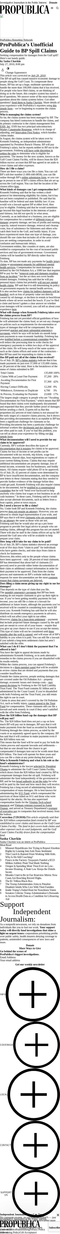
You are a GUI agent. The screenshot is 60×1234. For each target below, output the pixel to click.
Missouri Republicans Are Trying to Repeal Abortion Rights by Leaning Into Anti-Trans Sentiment (32, 849)
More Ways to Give (30, 948)
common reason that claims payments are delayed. (29, 579)
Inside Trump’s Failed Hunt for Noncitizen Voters (30, 890)
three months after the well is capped (27, 633)
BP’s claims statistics (26, 360)
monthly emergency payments (20, 592)
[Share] (2, 70)
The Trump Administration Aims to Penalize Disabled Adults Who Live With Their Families (29, 885)
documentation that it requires (15, 448)
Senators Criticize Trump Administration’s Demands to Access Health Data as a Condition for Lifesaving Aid (32, 896)
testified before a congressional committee (27, 339)
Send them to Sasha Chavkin (27, 102)
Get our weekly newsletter (30, 964)
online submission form (34, 177)
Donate (53, 2)
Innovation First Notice (27, 132)
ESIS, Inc (5, 126)
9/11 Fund (24, 793)
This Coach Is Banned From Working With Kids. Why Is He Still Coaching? (30, 855)
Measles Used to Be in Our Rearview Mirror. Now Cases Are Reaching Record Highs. (31, 876)
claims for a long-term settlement (28, 619)
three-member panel (25, 667)
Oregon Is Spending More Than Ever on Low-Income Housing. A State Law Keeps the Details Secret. (30, 869)
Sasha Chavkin (12, 61)
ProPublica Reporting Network (16, 39)
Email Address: (8, 957)
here (16, 186)
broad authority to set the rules (32, 781)
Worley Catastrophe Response (16, 129)
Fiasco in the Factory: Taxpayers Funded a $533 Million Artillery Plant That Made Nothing (30, 861)
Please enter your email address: (6, 1229)
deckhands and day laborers (37, 427)
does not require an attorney (23, 511)
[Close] (58, 1215)
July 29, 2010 (38, 75)
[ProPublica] (24, 9)
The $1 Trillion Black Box (18, 881)
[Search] (57, 8)
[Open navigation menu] (52, 8)
